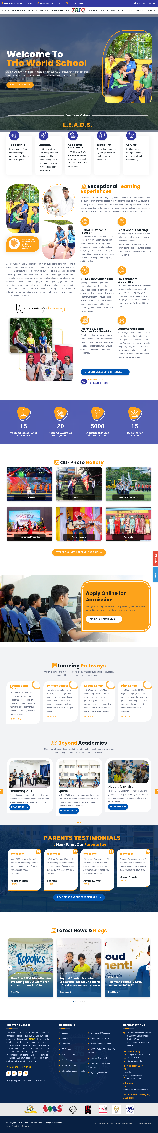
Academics (17, 10)
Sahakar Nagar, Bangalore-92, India (17, 3)
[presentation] (8, 73)
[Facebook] (8, 1073)
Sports (92, 10)
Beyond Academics (37, 10)
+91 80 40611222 (134, 1058)
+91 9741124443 (134, 1061)
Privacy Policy (11, 1126)
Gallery (64, 1038)
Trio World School (36, 1123)
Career (64, 1033)
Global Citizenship (121, 786)
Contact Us (151, 10)
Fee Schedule (67, 1060)
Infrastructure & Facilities (112, 10)
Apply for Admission (102, 619)
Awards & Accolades (99, 1058)
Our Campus (17, 82)
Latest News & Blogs (99, 1038)
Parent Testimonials (70, 1055)
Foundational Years (19, 687)
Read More (18, 807)
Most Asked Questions (100, 1033)
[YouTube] (25, 1073)
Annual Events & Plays (100, 1044)
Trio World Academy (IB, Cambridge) (136, 1096)
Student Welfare (59, 10)
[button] (78, 823)
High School (129, 685)
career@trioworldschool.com (135, 1090)
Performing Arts (20, 791)
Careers (154, 3)
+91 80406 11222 (76, 3)
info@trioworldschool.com (138, 1055)
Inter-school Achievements (73, 1071)
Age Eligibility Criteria (100, 1073)
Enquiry (156, 574)
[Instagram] (14, 1073)
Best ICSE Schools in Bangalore (121, 1123)
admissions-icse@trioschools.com (132, 1073)
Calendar (65, 1044)
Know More (15, 719)
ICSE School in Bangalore (99, 1123)
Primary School (57, 685)
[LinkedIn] (20, 1073)
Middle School (93, 685)
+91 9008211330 (134, 1078)
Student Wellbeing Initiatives (103, 372)
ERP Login (66, 1049)
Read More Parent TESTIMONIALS (77, 897)
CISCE (32, 1039)
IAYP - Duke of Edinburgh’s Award (101, 1051)
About (4, 10)
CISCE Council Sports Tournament (99, 1065)
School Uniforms (68, 1065)
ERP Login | (141, 3)
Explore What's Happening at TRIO (77, 552)
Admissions (135, 10)
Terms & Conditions (24, 1126)
